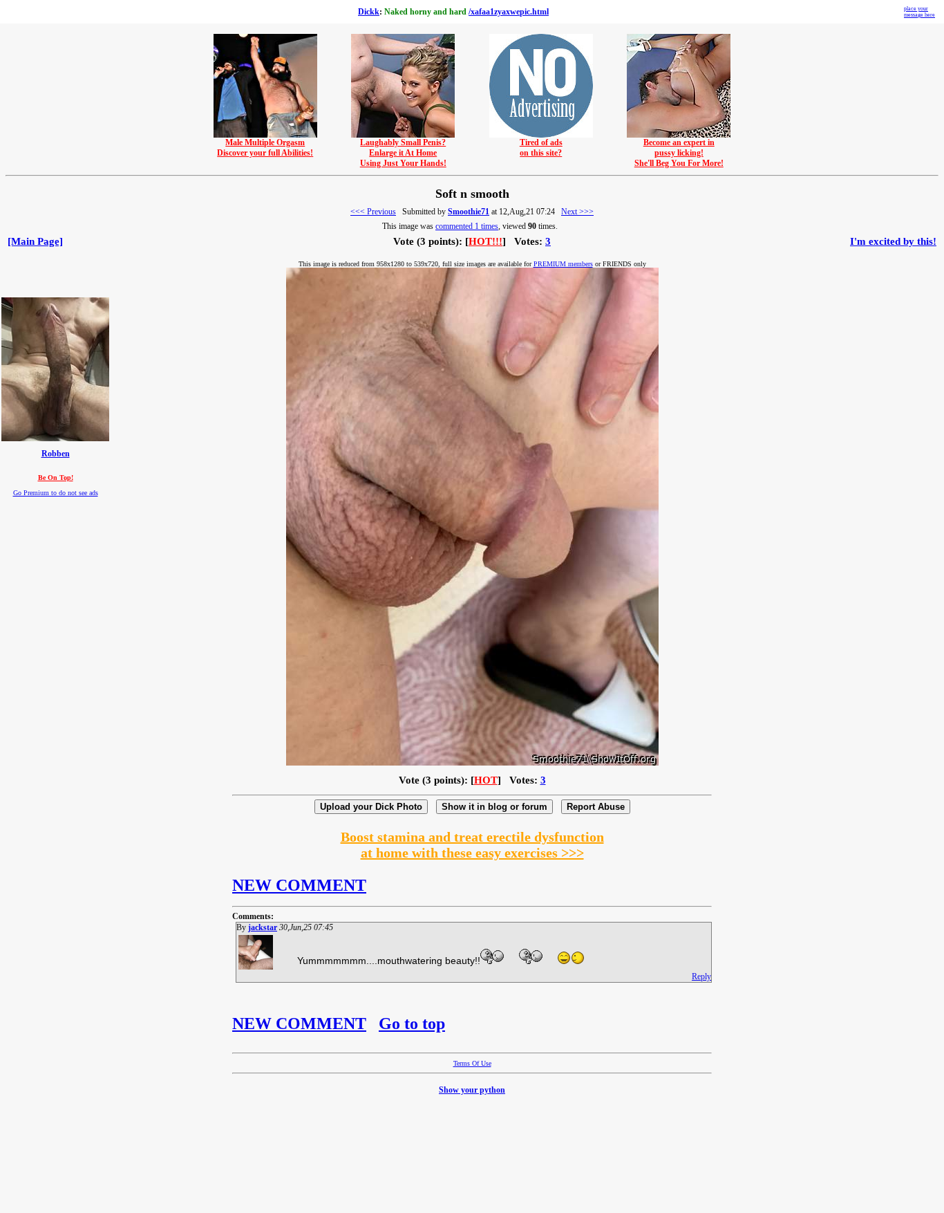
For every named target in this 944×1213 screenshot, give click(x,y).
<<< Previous (373, 211)
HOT (486, 780)
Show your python (472, 1090)
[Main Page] (35, 241)
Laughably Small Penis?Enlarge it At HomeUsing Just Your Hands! (403, 153)
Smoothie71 (468, 211)
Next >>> (577, 211)
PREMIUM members (563, 264)
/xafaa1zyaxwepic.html (509, 12)
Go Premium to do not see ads (55, 493)
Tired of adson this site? (541, 148)
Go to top (412, 1024)
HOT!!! (485, 241)
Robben (55, 454)
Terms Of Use (472, 1063)
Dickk (368, 12)
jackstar (262, 927)
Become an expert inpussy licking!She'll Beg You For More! (679, 153)
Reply (701, 976)
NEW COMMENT (299, 885)
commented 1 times (466, 226)
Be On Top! (55, 477)
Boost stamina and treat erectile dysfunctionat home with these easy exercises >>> (472, 844)
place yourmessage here (919, 12)
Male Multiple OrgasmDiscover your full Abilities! (265, 148)
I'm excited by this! (893, 241)
